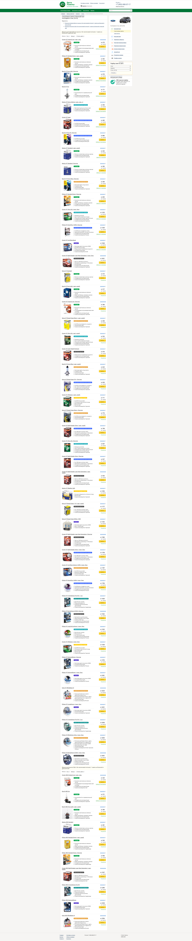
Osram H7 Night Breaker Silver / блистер (72, 456)
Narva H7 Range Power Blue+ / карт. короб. (73, 318)
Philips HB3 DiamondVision (69, 900)
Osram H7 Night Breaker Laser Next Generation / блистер (77, 534)
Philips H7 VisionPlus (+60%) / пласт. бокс (73, 580)
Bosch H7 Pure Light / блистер (70, 71)
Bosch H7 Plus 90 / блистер (69, 132)
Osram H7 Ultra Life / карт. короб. (71, 333)
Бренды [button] (92, 10)
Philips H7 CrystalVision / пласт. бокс (71, 704)
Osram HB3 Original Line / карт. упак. (72, 775)
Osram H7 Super (66, 117)
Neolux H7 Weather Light (68, 488)
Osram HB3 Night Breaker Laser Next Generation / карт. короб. (76, 869)
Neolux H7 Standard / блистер (70, 163)
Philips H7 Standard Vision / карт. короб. (72, 56)
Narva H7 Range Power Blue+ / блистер (72, 410)
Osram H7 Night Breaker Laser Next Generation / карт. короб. (76, 472)
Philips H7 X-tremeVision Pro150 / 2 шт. (72, 719)
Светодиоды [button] (86, 10)
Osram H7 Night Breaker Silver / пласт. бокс (73, 549)
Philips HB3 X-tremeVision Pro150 (71, 884)
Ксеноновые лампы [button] (76, 10)
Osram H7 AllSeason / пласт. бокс (71, 641)
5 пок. (82, 13)
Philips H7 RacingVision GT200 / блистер (72, 611)
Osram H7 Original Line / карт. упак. (71, 39)
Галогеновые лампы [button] (65, 10)
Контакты (68, 938)
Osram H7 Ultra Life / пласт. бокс (70, 209)
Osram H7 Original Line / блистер (71, 301)
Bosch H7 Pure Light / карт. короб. (71, 286)
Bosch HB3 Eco (66, 791)
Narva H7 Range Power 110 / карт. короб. (73, 503)
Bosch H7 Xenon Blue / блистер (70, 178)
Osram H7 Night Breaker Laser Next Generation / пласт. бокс (78, 255)
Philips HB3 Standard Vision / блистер (72, 852)
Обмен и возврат (94, 3)
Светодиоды (117, 33)
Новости (62, 938)
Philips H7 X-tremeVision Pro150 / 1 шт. (72, 595)
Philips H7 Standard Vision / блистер (71, 194)
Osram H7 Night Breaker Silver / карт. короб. (74, 425)
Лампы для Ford (70, 13)
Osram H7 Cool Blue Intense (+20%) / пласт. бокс (75, 565)
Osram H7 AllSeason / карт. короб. (71, 394)
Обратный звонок (120, 6)
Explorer (78, 13)
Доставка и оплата (85, 3)
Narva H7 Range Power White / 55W (71, 519)
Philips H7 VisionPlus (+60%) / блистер (72, 225)
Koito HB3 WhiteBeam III (68, 915)
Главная (63, 13)
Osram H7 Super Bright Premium (70, 348)
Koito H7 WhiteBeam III (68, 687)
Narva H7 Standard (67, 271)
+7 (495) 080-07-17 (123, 4)
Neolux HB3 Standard (67, 822)
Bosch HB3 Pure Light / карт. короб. (71, 806)
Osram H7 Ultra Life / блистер (70, 441)
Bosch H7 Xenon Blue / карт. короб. (71, 364)
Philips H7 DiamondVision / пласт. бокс (72, 672)
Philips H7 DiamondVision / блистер (71, 657)
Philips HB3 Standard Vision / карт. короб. (73, 837)
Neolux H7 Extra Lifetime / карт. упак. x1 (72, 102)
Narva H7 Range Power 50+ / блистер (72, 379)
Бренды (61, 937)
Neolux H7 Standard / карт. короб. (71, 148)
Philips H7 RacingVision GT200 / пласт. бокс (73, 752)
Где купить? (102, 3)
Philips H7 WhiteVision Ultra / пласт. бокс (73, 735)
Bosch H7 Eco (65, 86)
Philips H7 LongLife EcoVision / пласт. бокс (73, 626)
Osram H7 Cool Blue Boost (69, 240)
